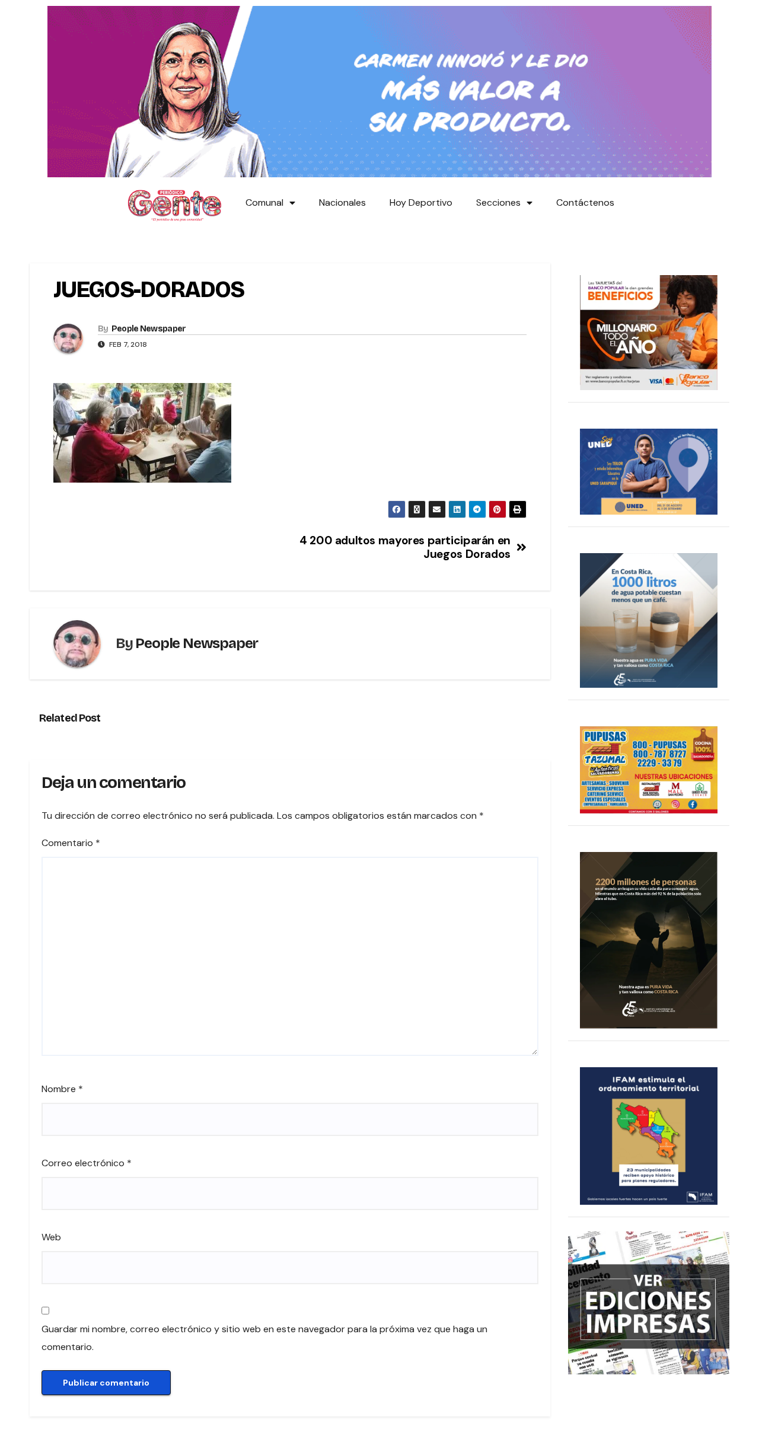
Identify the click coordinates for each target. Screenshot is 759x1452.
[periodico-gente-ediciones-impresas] (649, 1302)
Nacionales (342, 202)
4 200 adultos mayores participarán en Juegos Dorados (405, 547)
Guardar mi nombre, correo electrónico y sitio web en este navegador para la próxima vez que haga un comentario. (264, 1338)
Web (51, 1237)
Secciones (498, 202)
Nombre (62, 1089)
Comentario (71, 843)
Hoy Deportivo (421, 202)
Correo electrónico (87, 1163)
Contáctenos (585, 202)
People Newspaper (148, 329)
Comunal (264, 202)
